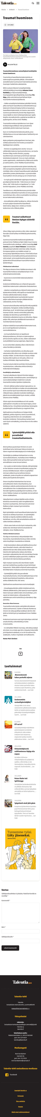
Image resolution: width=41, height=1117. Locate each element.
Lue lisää (30, 690)
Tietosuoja (20, 1096)
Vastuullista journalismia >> (21, 1008)
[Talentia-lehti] (8, 3)
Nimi (4, 927)
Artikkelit (12, 9)
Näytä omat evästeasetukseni (20, 1112)
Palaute (20, 1107)
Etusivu (4, 9)
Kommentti (6, 900)
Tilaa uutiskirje (20, 1101)
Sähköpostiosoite (8, 937)
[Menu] (38, 3)
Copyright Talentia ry (20, 1090)
